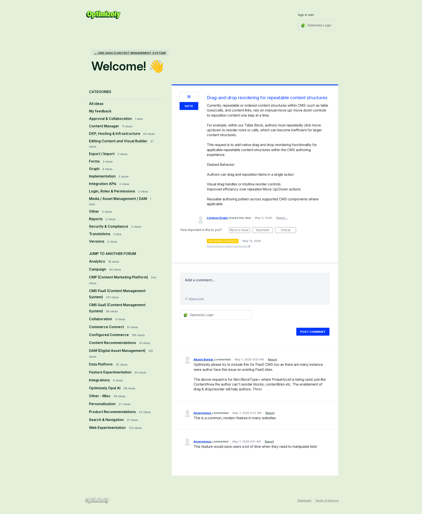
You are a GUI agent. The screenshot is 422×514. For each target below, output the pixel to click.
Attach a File (196, 298)
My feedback (100, 111)
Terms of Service (326, 500)
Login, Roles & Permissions (112, 191)
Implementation (102, 176)
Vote (189, 106)
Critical (288, 230)
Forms (94, 161)
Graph (94, 168)
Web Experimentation (108, 427)
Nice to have (240, 230)
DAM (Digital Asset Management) (117, 350)
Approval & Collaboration (110, 118)
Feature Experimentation (110, 372)
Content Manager (104, 126)
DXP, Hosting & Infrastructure (114, 133)
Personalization (102, 404)
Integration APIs (102, 183)
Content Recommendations (113, 342)
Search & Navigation (107, 419)
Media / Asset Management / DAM (118, 198)
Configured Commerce (109, 335)
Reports (96, 219)
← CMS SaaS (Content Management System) (130, 53)
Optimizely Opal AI (105, 388)
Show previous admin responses (228, 246)
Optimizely (304, 500)
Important (264, 230)
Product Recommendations (113, 412)
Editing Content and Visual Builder (118, 141)
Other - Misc (100, 396)
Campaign (98, 269)
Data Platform (101, 364)
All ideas (96, 103)
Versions (96, 241)
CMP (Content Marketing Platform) (119, 277)
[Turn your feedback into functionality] (103, 15)
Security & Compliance (108, 226)
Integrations (100, 380)
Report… (282, 218)
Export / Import (102, 154)
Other (94, 211)
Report (272, 359)
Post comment (313, 331)
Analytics (97, 261)
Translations (99, 234)
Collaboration (101, 319)
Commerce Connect (107, 327)
